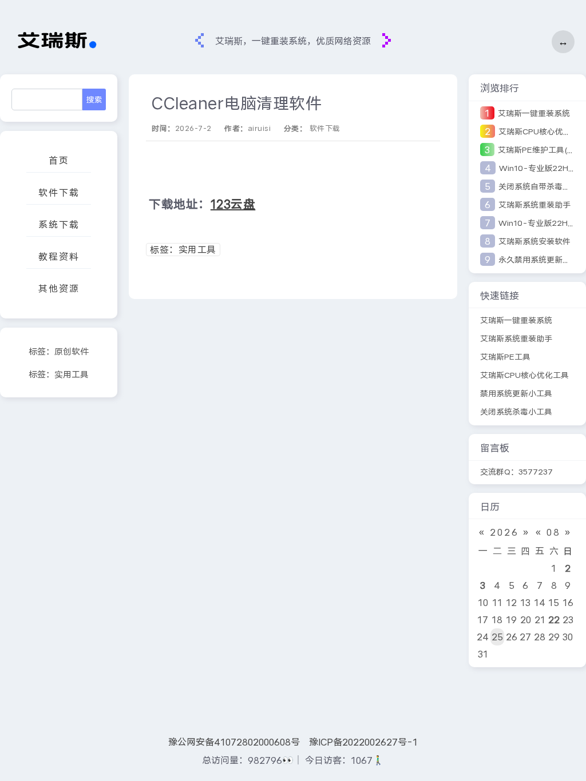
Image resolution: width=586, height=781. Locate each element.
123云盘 (233, 204)
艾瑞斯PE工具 (505, 356)
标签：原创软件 (59, 351)
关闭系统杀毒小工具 (516, 411)
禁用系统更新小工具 (516, 393)
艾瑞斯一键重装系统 (534, 113)
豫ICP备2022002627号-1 (363, 741)
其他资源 (59, 288)
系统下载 (59, 224)
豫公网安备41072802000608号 (234, 741)
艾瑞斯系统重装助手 (534, 204)
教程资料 (59, 256)
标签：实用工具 (59, 374)
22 (554, 619)
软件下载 (59, 192)
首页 (59, 160)
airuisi (259, 128)
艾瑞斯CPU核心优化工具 (524, 375)
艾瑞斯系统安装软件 (534, 241)
